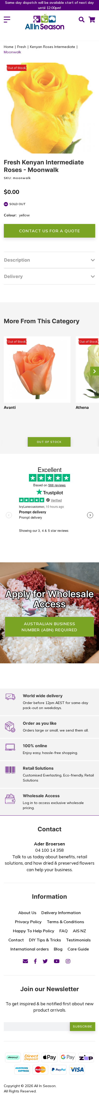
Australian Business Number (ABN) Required (49, 626)
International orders (29, 948)
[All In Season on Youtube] (57, 961)
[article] (37, 391)
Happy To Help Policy (33, 930)
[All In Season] (44, 24)
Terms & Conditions (65, 921)
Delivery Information (61, 912)
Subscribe (82, 1026)
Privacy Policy (28, 921)
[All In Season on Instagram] (68, 961)
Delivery (13, 276)
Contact (16, 939)
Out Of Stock (49, 442)
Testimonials (78, 939)
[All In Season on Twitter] (45, 961)
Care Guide (78, 948)
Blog (58, 948)
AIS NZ (79, 930)
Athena (82, 407)
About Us (27, 912)
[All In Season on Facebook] (35, 961)
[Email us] (25, 961)
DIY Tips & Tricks (45, 939)
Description (17, 260)
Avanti (10, 407)
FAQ (63, 930)
